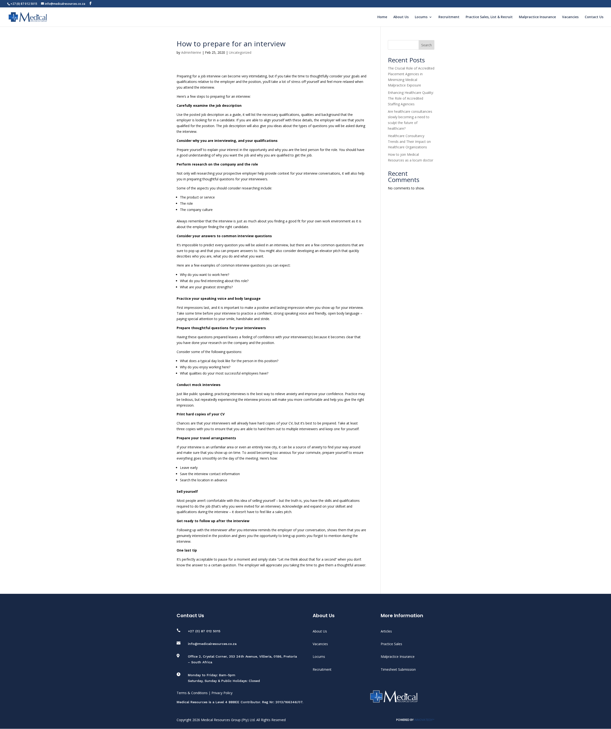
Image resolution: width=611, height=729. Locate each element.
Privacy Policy (221, 693)
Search (426, 45)
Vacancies (570, 17)
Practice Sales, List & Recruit (489, 17)
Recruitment (448, 17)
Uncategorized (240, 52)
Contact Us (594, 17)
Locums (421, 17)
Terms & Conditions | (194, 693)
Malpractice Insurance (537, 17)
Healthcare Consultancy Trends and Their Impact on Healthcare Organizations (409, 142)
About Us (401, 17)
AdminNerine (191, 52)
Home (382, 17)
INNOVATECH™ (424, 720)
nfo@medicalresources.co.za (213, 644)
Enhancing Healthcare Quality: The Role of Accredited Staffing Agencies (411, 98)
